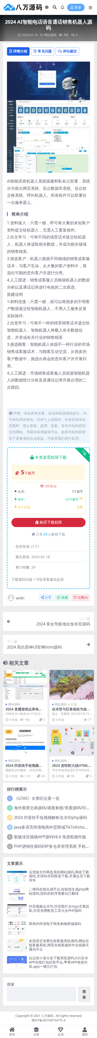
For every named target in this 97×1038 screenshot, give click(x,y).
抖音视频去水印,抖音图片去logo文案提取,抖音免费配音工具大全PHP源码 (59, 908)
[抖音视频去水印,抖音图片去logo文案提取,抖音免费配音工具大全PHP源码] (17, 911)
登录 (77, 7)
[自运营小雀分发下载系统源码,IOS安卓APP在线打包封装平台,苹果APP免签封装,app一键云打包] (17, 962)
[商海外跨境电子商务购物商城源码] (17, 928)
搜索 (10, 984)
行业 (74, 704)
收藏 (64, 597)
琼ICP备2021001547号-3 (48, 1020)
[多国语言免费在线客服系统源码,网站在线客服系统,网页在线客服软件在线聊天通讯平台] (17, 945)
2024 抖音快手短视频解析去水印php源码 (23, 767)
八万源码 (47, 1016)
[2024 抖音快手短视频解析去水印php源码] (25, 741)
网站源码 (50, 35)
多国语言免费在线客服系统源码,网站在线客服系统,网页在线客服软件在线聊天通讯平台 (59, 945)
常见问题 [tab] (45, 51)
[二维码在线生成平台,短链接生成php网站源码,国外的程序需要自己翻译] (17, 893)
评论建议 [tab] (70, 51)
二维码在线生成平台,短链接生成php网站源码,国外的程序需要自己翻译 (59, 891)
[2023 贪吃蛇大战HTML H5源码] (71, 741)
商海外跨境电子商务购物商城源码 (55, 923)
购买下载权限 (51, 522)
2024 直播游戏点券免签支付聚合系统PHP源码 (23, 711)
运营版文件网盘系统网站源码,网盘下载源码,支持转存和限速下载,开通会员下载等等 (59, 876)
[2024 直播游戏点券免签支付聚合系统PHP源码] (25, 684)
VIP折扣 (51, 486)
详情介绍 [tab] (20, 51)
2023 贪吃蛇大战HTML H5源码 (70, 767)
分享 (48, 597)
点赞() (83, 597)
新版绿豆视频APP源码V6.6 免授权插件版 (50, 837)
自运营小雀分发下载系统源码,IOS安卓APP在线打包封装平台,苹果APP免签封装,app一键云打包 (58, 962)
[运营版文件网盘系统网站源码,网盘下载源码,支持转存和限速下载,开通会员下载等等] (17, 876)
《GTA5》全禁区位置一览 (36, 798)
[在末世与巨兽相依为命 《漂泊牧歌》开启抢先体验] (71, 684)
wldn (20, 597)
